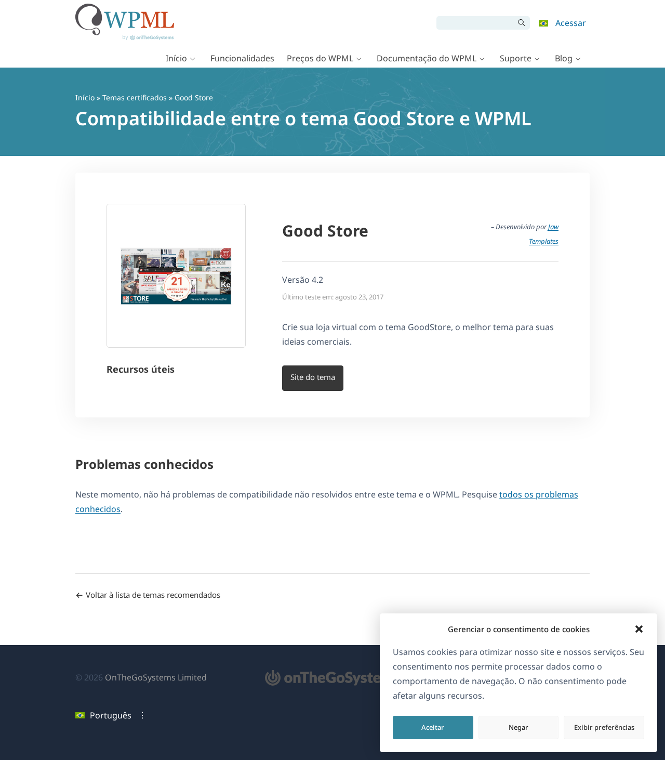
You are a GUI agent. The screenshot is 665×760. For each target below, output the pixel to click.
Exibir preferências (604, 727)
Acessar (570, 23)
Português (110, 715)
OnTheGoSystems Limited (156, 677)
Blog (564, 58)
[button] (639, 629)
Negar (518, 727)
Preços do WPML (320, 58)
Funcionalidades (242, 58)
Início (176, 58)
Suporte (515, 58)
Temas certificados (134, 97)
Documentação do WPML (426, 58)
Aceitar (432, 727)
